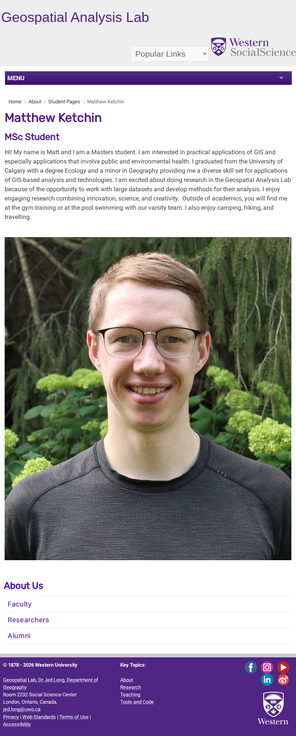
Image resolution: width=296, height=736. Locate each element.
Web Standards (39, 717)
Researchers (28, 620)
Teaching (130, 694)
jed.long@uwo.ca (21, 709)
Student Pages (64, 101)
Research (130, 687)
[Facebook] (252, 667)
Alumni (19, 636)
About (35, 101)
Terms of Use (74, 717)
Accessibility (17, 724)
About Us (23, 585)
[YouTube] (284, 667)
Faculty (20, 604)
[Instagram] (268, 667)
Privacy (11, 717)
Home (15, 101)
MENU (16, 78)
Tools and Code (137, 702)
